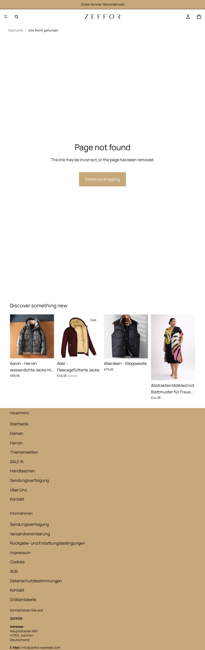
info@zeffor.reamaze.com (41, 647)
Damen (16, 433)
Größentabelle (23, 599)
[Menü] (6, 16)
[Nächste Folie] (48, 336)
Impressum (20, 552)
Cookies (17, 562)
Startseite (15, 30)
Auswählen (50, 350)
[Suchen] (16, 16)
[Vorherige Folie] (15, 336)
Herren (16, 443)
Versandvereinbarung (30, 534)
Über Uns (18, 490)
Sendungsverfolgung (29, 480)
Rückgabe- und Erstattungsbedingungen (47, 543)
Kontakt (17, 499)
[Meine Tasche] (199, 16)
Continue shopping (102, 179)
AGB (14, 571)
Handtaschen (22, 471)
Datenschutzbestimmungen (36, 581)
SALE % (17, 461)
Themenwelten (24, 452)
